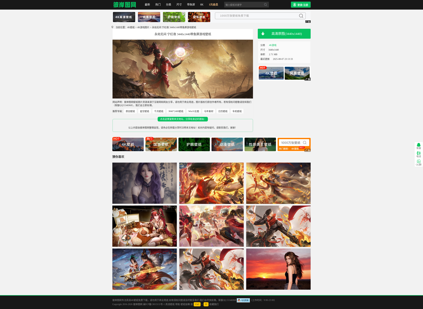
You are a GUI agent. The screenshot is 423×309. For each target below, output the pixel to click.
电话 (418, 156)
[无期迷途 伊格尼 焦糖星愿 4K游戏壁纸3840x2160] (144, 226)
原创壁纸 (130, 111)
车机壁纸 (237, 111)
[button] (301, 5)
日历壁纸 (223, 111)
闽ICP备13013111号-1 (154, 304)
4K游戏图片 (143, 27)
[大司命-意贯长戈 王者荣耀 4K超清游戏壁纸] (278, 183)
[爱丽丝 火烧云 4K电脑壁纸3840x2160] (278, 269)
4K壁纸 (131, 27)
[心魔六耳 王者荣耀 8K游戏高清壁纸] (211, 269)
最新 (147, 4)
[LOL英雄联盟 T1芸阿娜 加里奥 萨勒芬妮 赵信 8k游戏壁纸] (211, 226)
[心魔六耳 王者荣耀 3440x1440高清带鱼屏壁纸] (278, 226)
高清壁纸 (170, 304)
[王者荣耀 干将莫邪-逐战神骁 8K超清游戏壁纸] (144, 269)
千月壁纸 (158, 111)
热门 (158, 4)
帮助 (177, 304)
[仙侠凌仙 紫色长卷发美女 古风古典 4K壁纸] (144, 183)
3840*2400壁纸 (175, 111)
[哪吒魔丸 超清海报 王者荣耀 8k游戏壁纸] (211, 183)
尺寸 (179, 4)
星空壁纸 (144, 111)
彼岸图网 (124, 5)
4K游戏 (272, 45)
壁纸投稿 (185, 304)
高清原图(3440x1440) (286, 34)
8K (202, 4)
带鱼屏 (191, 4)
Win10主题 (193, 111)
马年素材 (208, 111)
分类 (168, 4)
